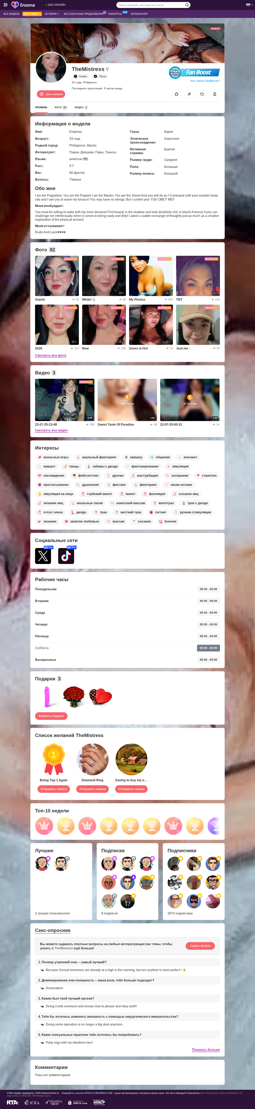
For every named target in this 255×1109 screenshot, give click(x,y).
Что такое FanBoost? (205, 80)
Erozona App (139, 14)
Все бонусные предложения (83, 14)
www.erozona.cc (50, 1093)
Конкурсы (115, 14)
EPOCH (89, 1093)
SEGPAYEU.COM (103, 1093)
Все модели (12, 14)
